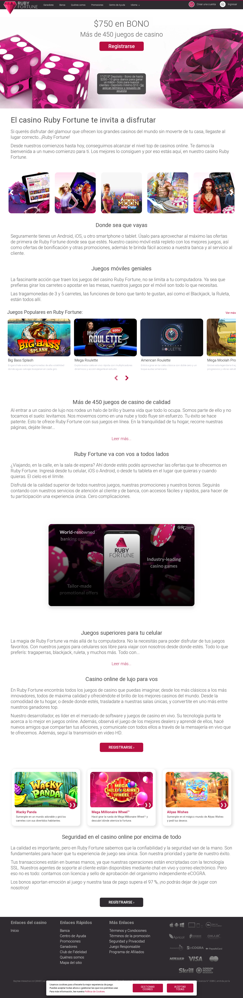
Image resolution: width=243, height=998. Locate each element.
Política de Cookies (95, 991)
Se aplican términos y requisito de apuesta (123, 88)
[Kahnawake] (195, 938)
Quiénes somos (78, 5)
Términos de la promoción (129, 936)
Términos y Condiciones (128, 930)
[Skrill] (186, 972)
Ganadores (48, 5)
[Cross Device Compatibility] (176, 926)
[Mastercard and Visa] (213, 960)
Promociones (97, 5)
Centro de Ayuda (117, 5)
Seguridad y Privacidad (127, 941)
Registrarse (121, 46)
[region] (121, 988)
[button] (232, 192)
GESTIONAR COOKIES (148, 988)
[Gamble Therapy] (204, 971)
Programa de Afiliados (126, 952)
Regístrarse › (121, 902)
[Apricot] (176, 937)
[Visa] (195, 960)
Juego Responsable (124, 946)
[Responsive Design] (195, 926)
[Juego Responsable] (213, 926)
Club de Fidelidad (73, 952)
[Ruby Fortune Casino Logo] (21, 7)
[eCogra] (195, 949)
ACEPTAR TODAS (180, 988)
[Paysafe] (213, 948)
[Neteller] (176, 960)
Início (15, 930)
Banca (62, 5)
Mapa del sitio (71, 962)
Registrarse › (121, 747)
